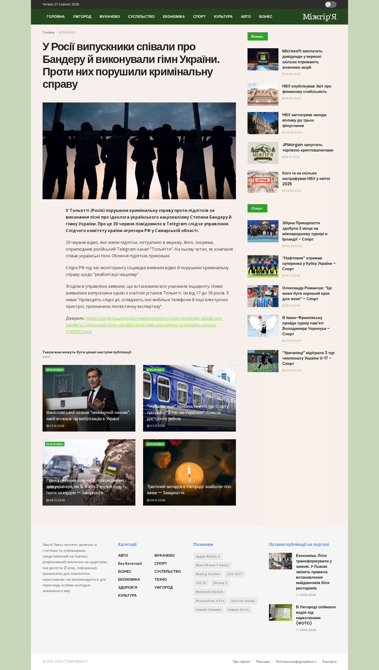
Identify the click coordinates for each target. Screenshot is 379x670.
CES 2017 (234, 574)
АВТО (246, 16)
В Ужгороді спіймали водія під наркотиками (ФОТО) (316, 615)
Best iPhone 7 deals (212, 565)
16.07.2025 (293, 306)
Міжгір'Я (319, 16)
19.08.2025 (293, 74)
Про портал (241, 661)
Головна (49, 32)
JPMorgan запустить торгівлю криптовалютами (307, 147)
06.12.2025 (57, 500)
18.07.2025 (292, 276)
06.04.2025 (293, 246)
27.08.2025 (293, 341)
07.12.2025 (56, 426)
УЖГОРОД (82, 16)
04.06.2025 (293, 132)
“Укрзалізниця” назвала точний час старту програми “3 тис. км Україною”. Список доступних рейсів (187, 412)
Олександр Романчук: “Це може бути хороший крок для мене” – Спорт (307, 293)
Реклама (263, 661)
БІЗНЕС (266, 16)
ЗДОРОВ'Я (127, 587)
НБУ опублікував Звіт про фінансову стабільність (306, 88)
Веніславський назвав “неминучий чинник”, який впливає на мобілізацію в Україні (88, 415)
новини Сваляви (208, 610)
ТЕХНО (160, 579)
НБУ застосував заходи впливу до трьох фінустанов (304, 120)
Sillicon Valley (243, 601)
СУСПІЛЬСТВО (141, 16)
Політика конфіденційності (296, 661)
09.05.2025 (293, 191)
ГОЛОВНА (56, 16)
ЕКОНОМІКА (174, 16)
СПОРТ (199, 16)
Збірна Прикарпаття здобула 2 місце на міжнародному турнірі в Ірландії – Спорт (304, 231)
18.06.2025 (293, 98)
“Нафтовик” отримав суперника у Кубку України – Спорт (309, 263)
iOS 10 (201, 583)
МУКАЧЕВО (110, 16)
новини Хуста (238, 610)
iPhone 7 (220, 583)
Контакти (329, 661)
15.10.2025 (292, 157)
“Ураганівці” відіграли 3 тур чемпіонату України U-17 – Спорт (308, 358)
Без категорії (130, 563)
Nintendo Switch (209, 592)
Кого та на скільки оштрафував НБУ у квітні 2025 (306, 178)
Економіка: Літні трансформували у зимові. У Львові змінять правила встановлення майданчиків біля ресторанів (314, 572)
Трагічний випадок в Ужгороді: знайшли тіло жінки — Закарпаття (189, 489)
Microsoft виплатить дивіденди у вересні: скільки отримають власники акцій (302, 59)
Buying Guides (208, 574)
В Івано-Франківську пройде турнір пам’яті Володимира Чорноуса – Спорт (306, 326)
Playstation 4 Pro (210, 601)
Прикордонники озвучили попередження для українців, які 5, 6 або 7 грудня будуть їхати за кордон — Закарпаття (86, 486)
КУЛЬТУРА (223, 16)
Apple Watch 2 (208, 556)
